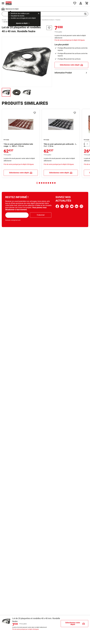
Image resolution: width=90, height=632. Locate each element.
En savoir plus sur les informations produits (71, 72)
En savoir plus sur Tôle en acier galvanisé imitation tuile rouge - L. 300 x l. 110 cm (21, 143)
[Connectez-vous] (80, 3)
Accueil (4, 20)
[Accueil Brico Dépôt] (9, 3)
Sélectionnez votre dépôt (69, 65)
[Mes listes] (74, 3)
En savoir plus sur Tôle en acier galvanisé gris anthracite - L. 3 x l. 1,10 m (61, 143)
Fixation (58, 20)
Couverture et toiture (48, 20)
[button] (37, 183)
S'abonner (41, 215)
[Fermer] (39, 13)
